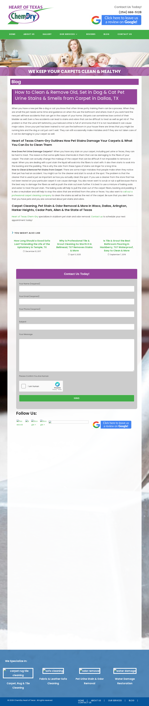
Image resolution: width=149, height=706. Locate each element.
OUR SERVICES (115, 700)
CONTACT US (84, 702)
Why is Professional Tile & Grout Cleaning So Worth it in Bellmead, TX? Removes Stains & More (74, 245)
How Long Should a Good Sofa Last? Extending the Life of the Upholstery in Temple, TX (32, 244)
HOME (81, 700)
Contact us (97, 216)
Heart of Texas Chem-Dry (25, 216)
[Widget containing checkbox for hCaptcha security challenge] (41, 386)
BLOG (131, 700)
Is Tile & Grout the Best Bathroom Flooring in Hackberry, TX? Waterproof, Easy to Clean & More (116, 245)
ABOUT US (96, 700)
